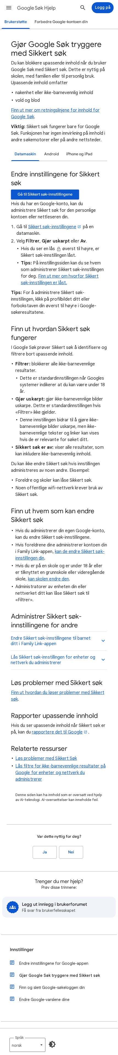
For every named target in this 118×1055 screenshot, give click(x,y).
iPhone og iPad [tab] (79, 154)
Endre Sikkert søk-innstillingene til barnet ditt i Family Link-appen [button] (51, 641)
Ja (45, 852)
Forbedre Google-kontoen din (61, 21)
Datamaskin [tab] (25, 154)
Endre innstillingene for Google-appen (53, 963)
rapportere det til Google (57, 732)
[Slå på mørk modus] (52, 1044)
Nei (71, 852)
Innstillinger (21, 949)
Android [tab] (51, 154)
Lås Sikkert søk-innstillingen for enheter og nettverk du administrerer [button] (53, 660)
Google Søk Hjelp (36, 8)
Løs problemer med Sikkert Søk (46, 758)
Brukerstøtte (15, 21)
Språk (19, 1038)
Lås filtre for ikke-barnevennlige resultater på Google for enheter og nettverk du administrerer (60, 772)
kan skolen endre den (48, 579)
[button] (8, 7)
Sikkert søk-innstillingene (52, 227)
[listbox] (27, 1045)
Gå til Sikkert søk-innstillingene (45, 194)
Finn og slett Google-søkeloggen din (52, 987)
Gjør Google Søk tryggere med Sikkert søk (59, 975)
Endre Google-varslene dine (44, 999)
